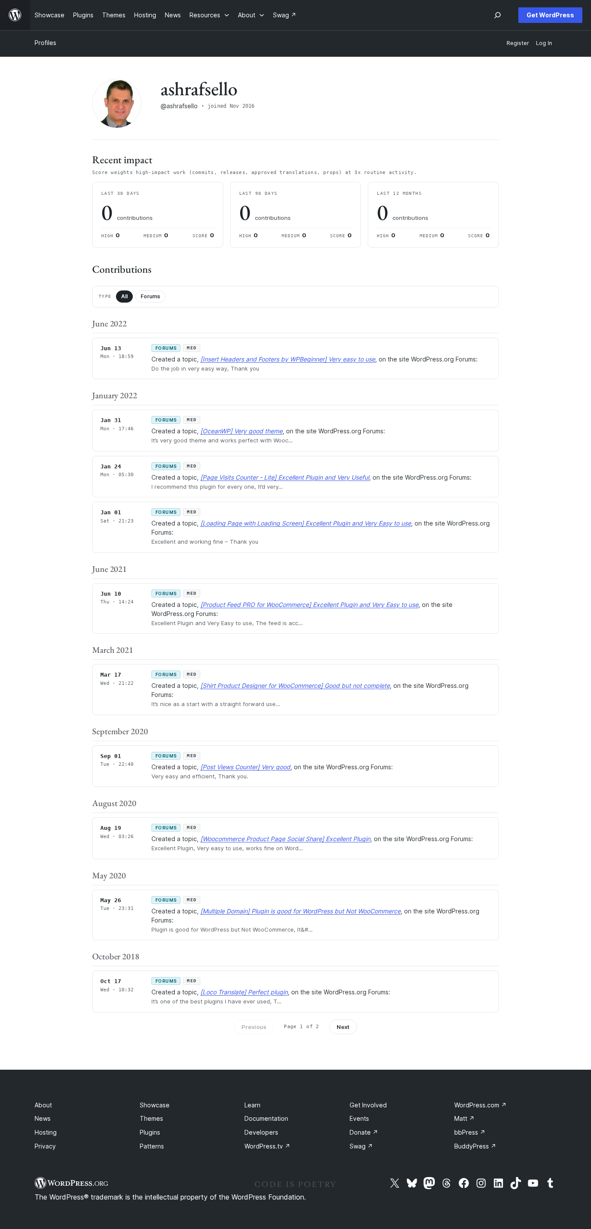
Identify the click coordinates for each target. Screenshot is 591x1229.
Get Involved (368, 1105)
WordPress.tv (267, 1146)
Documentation (266, 1118)
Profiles (45, 42)
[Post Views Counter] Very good (245, 767)
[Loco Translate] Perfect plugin (244, 992)
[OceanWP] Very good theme (241, 431)
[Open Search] (497, 15)
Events (359, 1118)
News (43, 1118)
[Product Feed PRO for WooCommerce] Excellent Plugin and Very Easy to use (309, 604)
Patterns (152, 1146)
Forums (150, 296)
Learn (252, 1105)
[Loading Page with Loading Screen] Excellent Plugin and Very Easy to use (305, 523)
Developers (261, 1132)
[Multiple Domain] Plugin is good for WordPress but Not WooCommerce (300, 911)
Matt (464, 1118)
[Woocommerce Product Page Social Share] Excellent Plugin (285, 838)
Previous (254, 1026)
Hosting (46, 1132)
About (43, 1105)
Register (518, 43)
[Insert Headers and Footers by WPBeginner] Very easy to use (287, 359)
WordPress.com (480, 1105)
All (124, 296)
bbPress (469, 1132)
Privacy (45, 1146)
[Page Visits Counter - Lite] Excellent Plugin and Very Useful (284, 477)
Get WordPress (550, 15)
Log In (544, 43)
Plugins (150, 1132)
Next (343, 1026)
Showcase (155, 1105)
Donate (364, 1132)
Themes (151, 1118)
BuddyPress (475, 1146)
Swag (361, 1146)
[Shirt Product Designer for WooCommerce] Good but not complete (295, 685)
